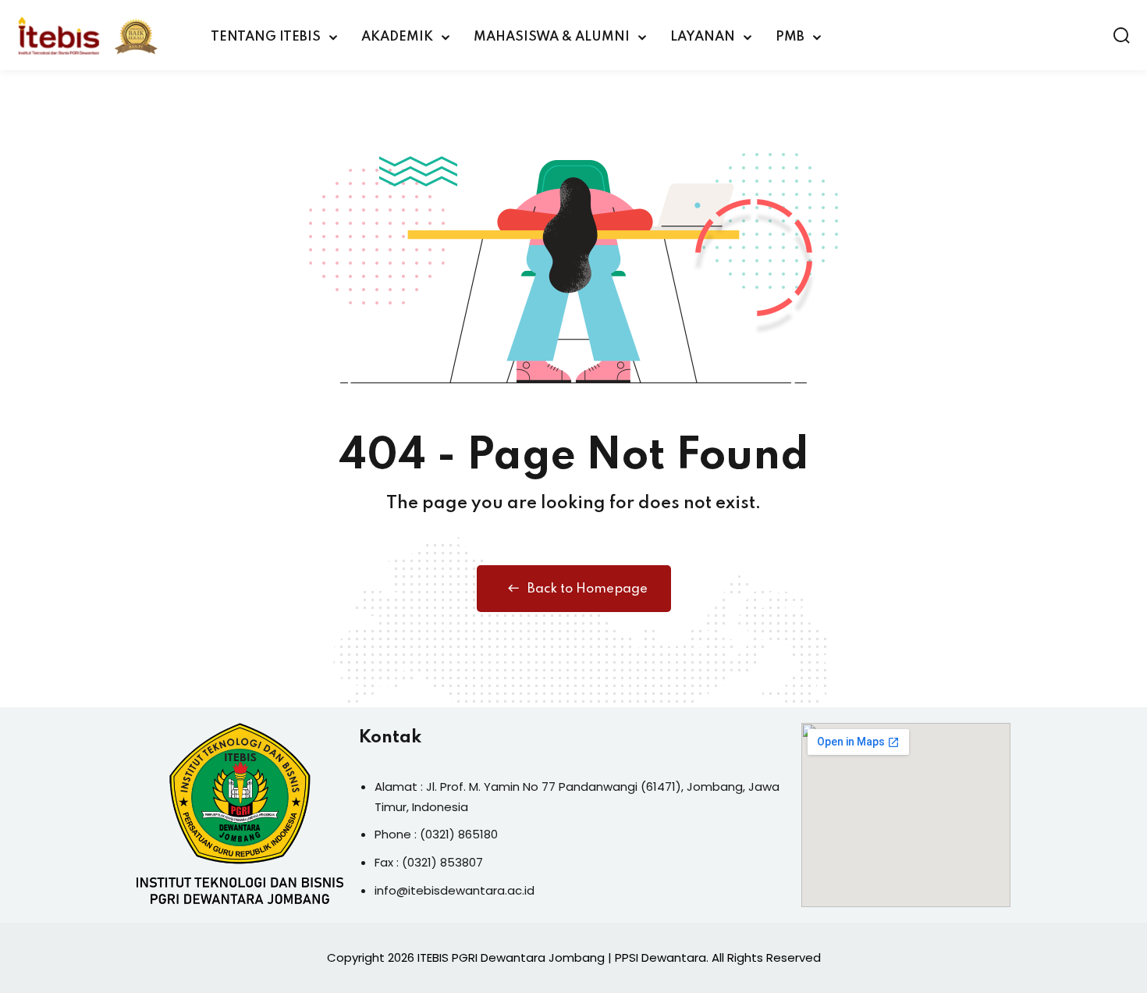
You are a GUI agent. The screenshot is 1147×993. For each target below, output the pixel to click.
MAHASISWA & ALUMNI (552, 37)
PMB (790, 37)
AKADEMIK (397, 37)
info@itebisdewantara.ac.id (454, 890)
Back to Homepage (587, 589)
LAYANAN (702, 37)
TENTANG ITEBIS (266, 37)
